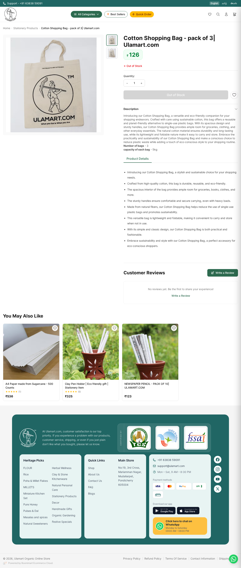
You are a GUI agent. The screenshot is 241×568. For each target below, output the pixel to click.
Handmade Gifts (62, 509)
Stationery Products (25, 28)
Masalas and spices (35, 517)
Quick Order (144, 14)
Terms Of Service (176, 558)
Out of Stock (176, 95)
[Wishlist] (209, 14)
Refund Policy (152, 558)
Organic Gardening (63, 515)
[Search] (218, 14)
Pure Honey (30, 504)
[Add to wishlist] (234, 95)
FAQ (90, 487)
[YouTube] (217, 479)
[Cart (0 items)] (234, 14)
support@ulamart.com (171, 465)
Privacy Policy (131, 558)
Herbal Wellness (61, 468)
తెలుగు (234, 3)
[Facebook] (217, 459)
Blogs (91, 493)
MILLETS (28, 487)
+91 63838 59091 (168, 459)
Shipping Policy (228, 558)
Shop (91, 468)
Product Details (138, 158)
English (214, 3)
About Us (93, 474)
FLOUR (27, 468)
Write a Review (225, 272)
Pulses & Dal (30, 510)
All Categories (86, 14)
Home (6, 28)
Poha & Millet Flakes (35, 480)
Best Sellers (118, 14)
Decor (55, 502)
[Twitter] (217, 489)
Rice (26, 474)
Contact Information (203, 558)
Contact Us (95, 480)
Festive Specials (62, 521)
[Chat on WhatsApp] (233, 558)
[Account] (226, 14)
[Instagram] (217, 469)
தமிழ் (224, 3)
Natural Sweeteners (35, 523)
